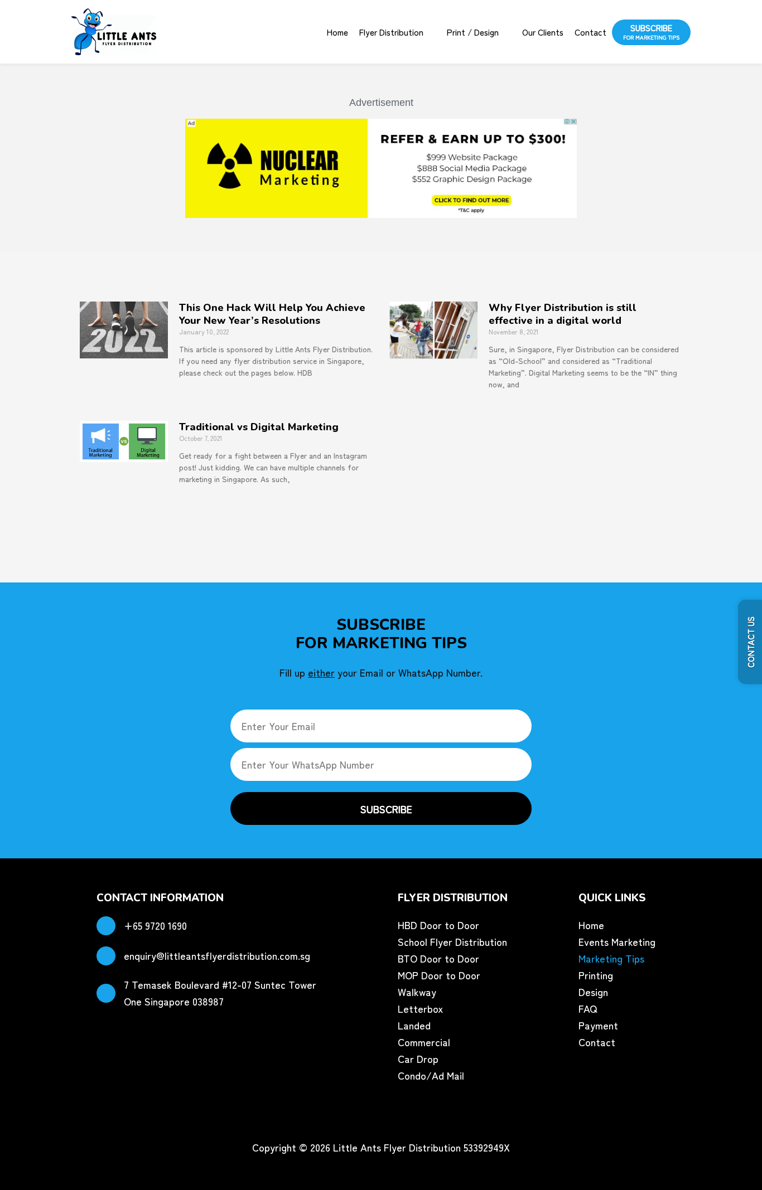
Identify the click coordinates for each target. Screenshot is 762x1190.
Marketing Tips (611, 958)
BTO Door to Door (438, 958)
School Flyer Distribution (452, 941)
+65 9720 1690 (155, 925)
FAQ (587, 1008)
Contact (590, 32)
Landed (414, 1025)
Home (337, 32)
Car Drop (418, 1058)
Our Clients (542, 32)
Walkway (417, 991)
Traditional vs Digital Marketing (259, 427)
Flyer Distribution (391, 32)
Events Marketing (616, 941)
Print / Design (473, 32)
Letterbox (420, 1008)
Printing (595, 975)
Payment (598, 1025)
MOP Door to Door (439, 975)
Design (593, 991)
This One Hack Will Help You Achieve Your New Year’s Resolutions (272, 314)
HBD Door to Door (438, 924)
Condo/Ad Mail (431, 1075)
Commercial (424, 1041)
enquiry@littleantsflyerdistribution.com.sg (217, 955)
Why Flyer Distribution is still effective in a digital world (562, 314)
